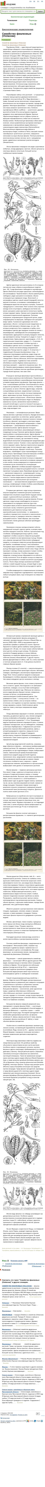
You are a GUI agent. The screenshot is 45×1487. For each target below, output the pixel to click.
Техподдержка (13, 1414)
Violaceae (5, 1303)
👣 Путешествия (5, 1418)
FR (42, 1)
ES (38, 1)
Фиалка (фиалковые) (10, 1359)
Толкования (12, 20)
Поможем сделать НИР (19, 1261)
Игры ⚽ (33, 24)
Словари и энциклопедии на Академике (18, 8)
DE (34, 1)
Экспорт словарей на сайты (8, 1421)
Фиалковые (6, 1311)
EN (30, 1)
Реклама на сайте (22, 1414)
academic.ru (8, 3)
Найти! (40, 11)
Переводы (33, 20)
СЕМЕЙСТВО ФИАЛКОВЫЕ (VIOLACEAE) (17, 1286)
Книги (12, 24)
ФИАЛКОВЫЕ (7, 1315)
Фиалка (5, 1367)
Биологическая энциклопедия (22, 17)
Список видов (7, 1375)
